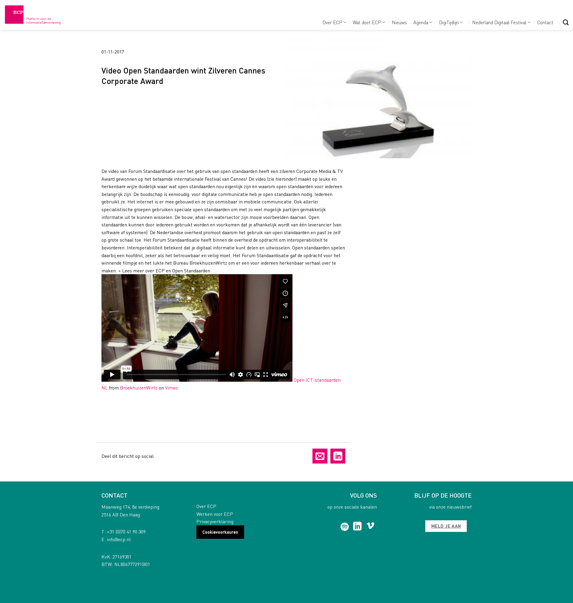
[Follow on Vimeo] (370, 527)
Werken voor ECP (214, 514)
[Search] (566, 22)
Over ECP (332, 22)
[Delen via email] (319, 456)
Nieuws (399, 22)
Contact (545, 22)
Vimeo (171, 387)
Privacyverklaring (214, 521)
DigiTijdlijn (449, 22)
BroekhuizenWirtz (139, 387)
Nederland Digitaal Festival (499, 22)
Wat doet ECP (367, 22)
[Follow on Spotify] (345, 527)
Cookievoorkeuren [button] (220, 532)
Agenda (420, 22)
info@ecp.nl (119, 539)
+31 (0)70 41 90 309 (126, 531)
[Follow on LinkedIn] (357, 527)
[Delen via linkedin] (337, 456)
